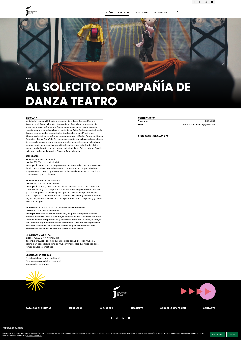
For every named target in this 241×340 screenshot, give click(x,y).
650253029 (210, 121)
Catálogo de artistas (117, 12)
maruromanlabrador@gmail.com (199, 124)
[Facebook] (194, 2)
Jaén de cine (160, 12)
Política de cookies (34, 335)
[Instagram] (200, 2)
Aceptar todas (217, 334)
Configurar (232, 334)
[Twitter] (206, 2)
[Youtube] (212, 2)
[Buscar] (178, 13)
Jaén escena (141, 12)
